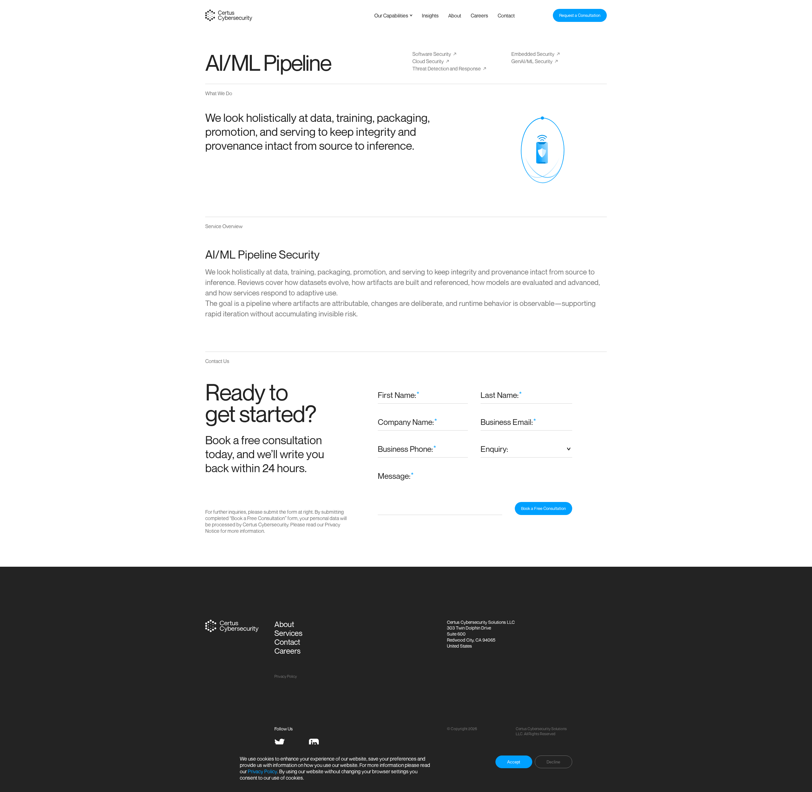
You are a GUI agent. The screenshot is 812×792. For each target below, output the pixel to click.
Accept (513, 762)
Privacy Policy (262, 771)
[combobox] (526, 449)
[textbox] (526, 449)
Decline (553, 762)
